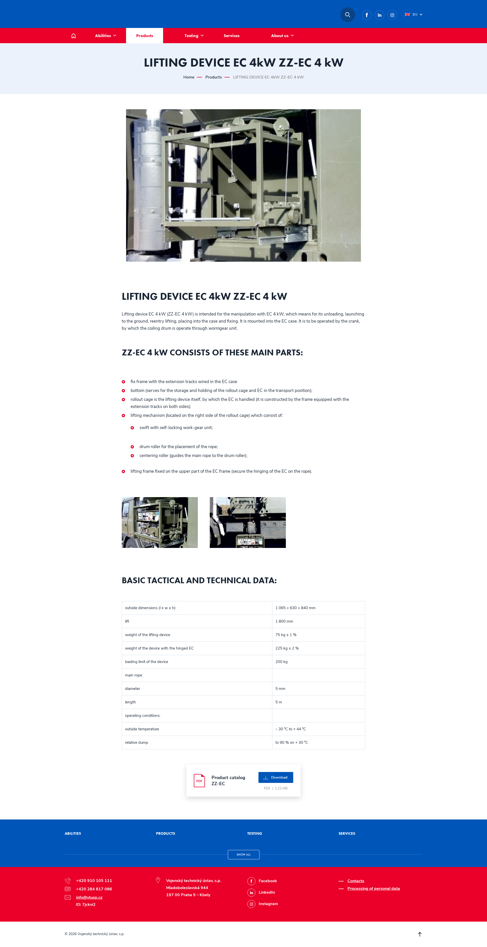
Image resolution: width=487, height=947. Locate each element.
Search (347, 14)
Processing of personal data (373, 888)
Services (231, 35)
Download (279, 777)
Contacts (355, 881)
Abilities (103, 35)
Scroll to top (419, 934)
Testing (191, 35)
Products (144, 35)
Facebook (371, 14)
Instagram (268, 904)
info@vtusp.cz (89, 897)
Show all (244, 855)
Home (77, 30)
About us (279, 35)
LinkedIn (267, 892)
